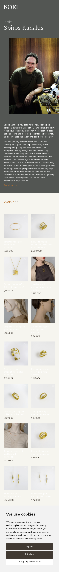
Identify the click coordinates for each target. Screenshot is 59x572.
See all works (10, 185)
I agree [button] (29, 547)
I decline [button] (29, 554)
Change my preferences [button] (30, 561)
